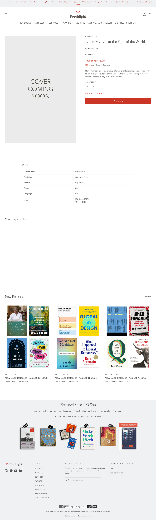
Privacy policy (70, 516)
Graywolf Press (93, 37)
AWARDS (67, 23)
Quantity (90, 82)
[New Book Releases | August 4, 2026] (128, 338)
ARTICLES (40, 23)
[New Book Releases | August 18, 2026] (28, 338)
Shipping (88, 65)
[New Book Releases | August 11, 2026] (78, 338)
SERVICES (54, 23)
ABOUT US (80, 23)
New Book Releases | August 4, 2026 (125, 377)
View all (148, 297)
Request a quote (93, 93)
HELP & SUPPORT (128, 23)
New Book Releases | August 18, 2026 (26, 377)
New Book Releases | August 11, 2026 (76, 377)
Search (113, 469)
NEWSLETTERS (111, 23)
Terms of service (84, 516)
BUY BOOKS (25, 23)
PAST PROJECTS (94, 23)
